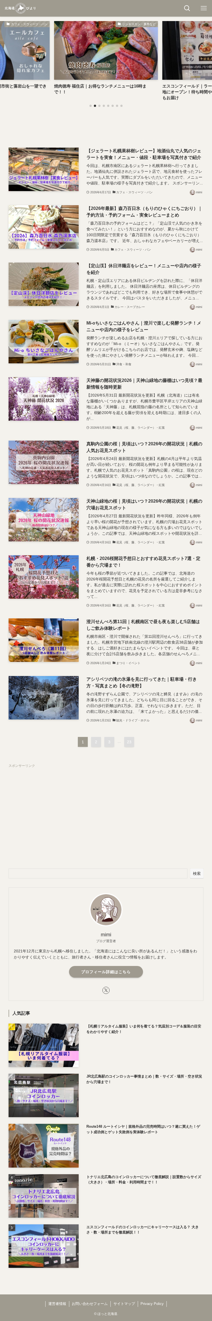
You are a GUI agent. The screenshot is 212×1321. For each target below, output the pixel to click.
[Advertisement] (106, 812)
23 (129, 742)
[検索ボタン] (187, 8)
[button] (90, 106)
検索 (197, 873)
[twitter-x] (106, 990)
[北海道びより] (20, 8)
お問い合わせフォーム (90, 1304)
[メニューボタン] (203, 8)
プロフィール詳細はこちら (106, 972)
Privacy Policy (152, 1304)
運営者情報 (57, 1304)
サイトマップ (124, 1304)
